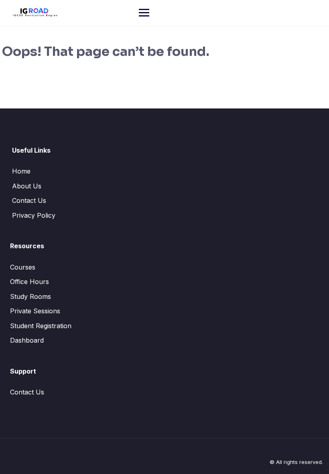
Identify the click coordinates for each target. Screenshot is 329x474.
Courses (22, 267)
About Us (26, 186)
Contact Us (29, 200)
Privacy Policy (33, 215)
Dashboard (27, 340)
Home (21, 171)
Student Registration (40, 326)
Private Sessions (35, 311)
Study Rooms (30, 296)
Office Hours (29, 282)
